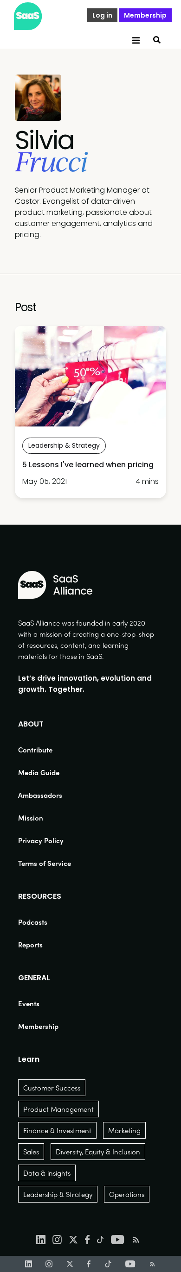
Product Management (58, 1109)
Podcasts (32, 922)
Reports (30, 945)
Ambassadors (40, 795)
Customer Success (51, 1088)
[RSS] (152, 1264)
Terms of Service (44, 863)
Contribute (35, 750)
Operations (126, 1194)
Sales (31, 1152)
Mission (30, 818)
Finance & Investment (57, 1130)
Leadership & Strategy (57, 1194)
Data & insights (47, 1173)
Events (28, 1003)
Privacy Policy (41, 840)
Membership (145, 15)
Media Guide (38, 772)
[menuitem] (44, 749)
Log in (102, 15)
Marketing (124, 1130)
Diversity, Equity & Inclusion (98, 1152)
